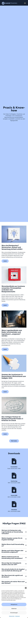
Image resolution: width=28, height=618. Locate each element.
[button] (26, 588)
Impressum (17, 616)
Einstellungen (14, 612)
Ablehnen (14, 608)
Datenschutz (11, 616)
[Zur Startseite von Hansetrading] (9, 3)
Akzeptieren (14, 604)
